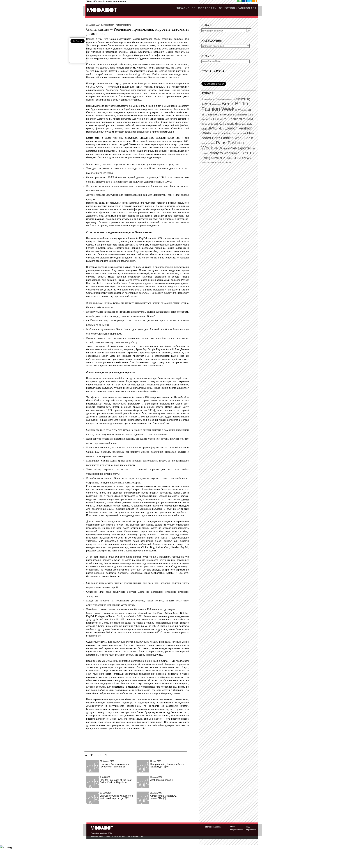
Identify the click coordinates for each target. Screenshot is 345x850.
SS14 (239, 158)
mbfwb (243, 133)
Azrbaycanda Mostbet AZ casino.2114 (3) (163, 797)
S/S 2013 (246, 153)
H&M (249, 119)
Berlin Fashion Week (224, 106)
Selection (227, 8)
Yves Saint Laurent (223, 163)
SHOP (192, 8)
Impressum (251, 830)
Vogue (248, 158)
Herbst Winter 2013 (209, 124)
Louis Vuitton (219, 133)
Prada (226, 148)
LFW (211, 128)
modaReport (109, 25)
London (219, 128)
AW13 (206, 104)
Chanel (230, 114)
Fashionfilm (237, 119)
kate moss (242, 124)
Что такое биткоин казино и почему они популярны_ (114, 765)
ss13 (232, 158)
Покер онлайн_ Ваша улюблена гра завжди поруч (167, 765)
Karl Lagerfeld (228, 123)
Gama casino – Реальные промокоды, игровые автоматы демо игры (137, 31)
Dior (210, 119)
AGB (248, 827)
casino (244, 110)
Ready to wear (220, 153)
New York (205, 143)
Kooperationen (101, 1)
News (128, 25)
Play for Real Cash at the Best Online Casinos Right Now (116, 781)
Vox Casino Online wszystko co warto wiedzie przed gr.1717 (116, 797)
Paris (212, 143)
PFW (218, 148)
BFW (238, 109)
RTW (234, 153)
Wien (212, 163)
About (90, 1)
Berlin (228, 103)
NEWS (181, 8)
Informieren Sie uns (213, 827)
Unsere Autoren (118, 1)
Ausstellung (242, 99)
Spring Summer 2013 (215, 158)
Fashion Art (247, 8)
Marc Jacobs (233, 133)
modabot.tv (207, 8)
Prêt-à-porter (240, 148)
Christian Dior (241, 115)
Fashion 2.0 (220, 119)
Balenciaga (216, 105)
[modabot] (100, 13)
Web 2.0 (205, 162)
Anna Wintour (229, 99)
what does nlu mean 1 (161, 780)
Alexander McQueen (212, 99)
